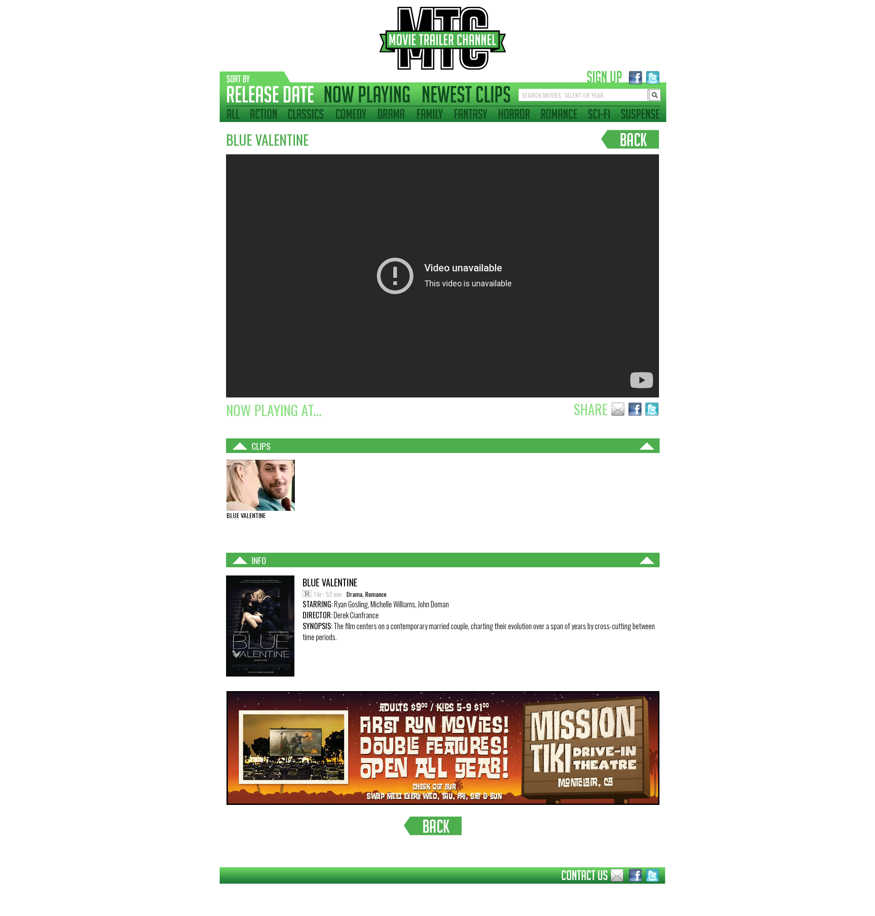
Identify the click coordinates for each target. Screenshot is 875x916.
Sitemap (213, 890)
